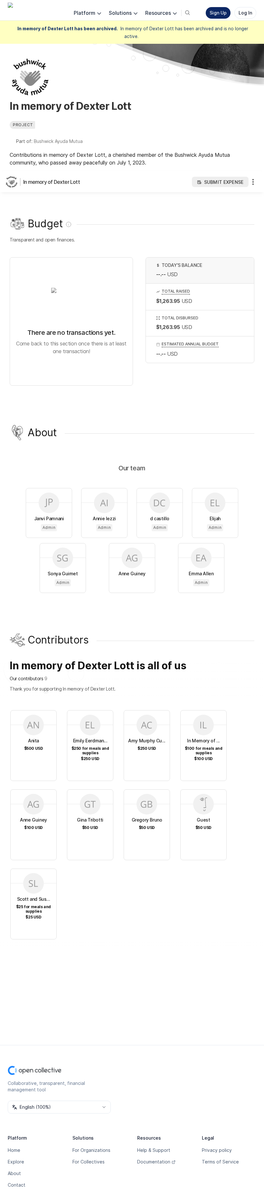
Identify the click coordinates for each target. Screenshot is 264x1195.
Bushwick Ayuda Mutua (58, 141)
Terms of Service (220, 1161)
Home (14, 1150)
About (14, 1173)
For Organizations (91, 1150)
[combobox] (59, 1107)
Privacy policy (217, 1150)
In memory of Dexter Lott (51, 182)
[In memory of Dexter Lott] (13, 181)
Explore (16, 1161)
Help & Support (153, 1150)
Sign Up (218, 12)
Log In (245, 12)
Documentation (153, 1161)
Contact (16, 1185)
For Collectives (88, 1161)
